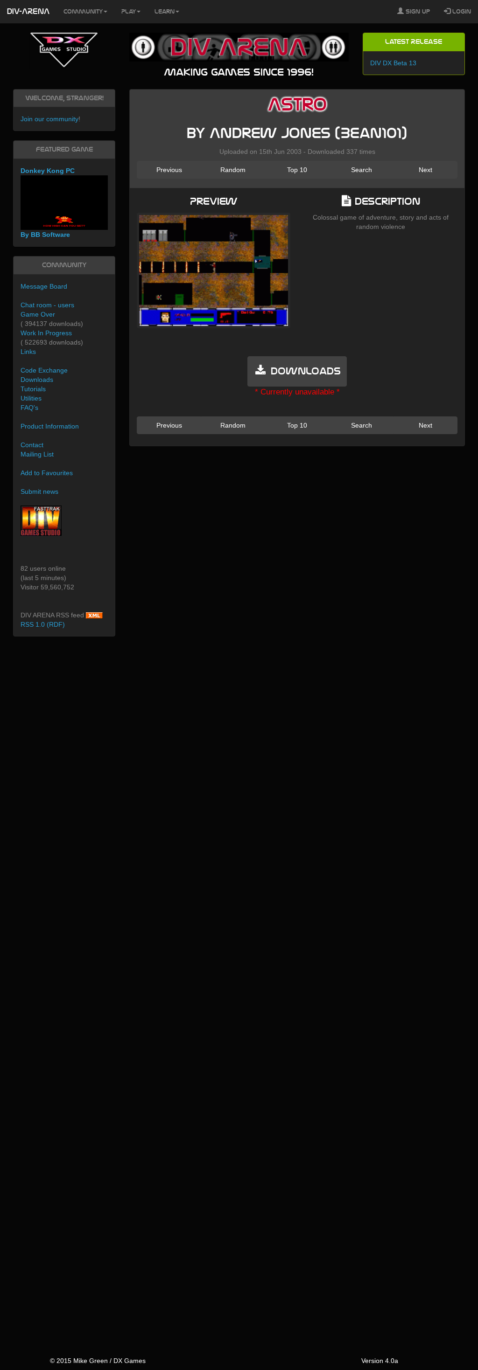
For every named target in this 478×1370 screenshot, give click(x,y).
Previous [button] (169, 169)
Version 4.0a (379, 1360)
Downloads (37, 379)
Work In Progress (46, 333)
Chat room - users (47, 305)
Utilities (31, 398)
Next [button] (425, 169)
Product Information (50, 426)
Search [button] (361, 169)
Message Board (44, 286)
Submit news (39, 491)
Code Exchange (44, 370)
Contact (32, 445)
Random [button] (233, 169)
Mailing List (37, 454)
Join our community (49, 119)
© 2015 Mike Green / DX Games (98, 1360)
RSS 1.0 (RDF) (43, 624)
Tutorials (33, 389)
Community (83, 11)
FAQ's (29, 407)
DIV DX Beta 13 (393, 63)
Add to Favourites (47, 473)
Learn (165, 11)
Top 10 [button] (297, 169)
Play (128, 11)
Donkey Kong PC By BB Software (48, 202)
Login (460, 11)
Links (28, 351)
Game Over (38, 314)
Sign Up (417, 11)
